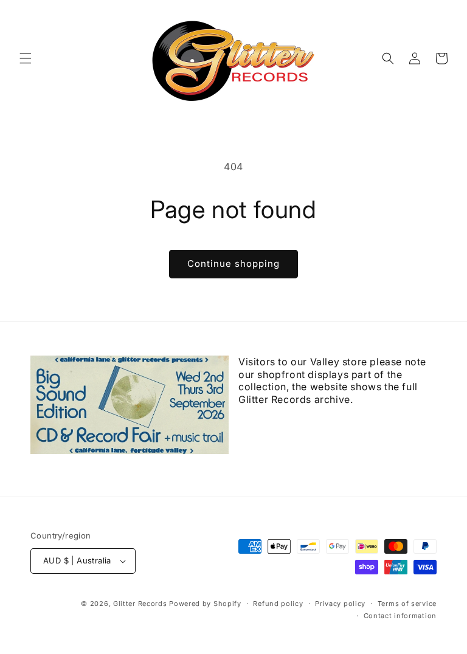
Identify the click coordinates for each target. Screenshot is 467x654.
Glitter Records (140, 603)
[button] (25, 58)
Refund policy (278, 603)
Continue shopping (233, 263)
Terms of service (407, 603)
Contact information (400, 615)
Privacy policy (340, 603)
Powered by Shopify (205, 603)
